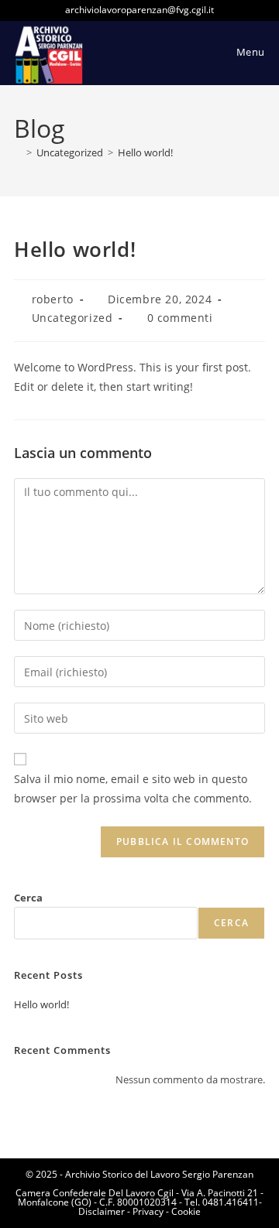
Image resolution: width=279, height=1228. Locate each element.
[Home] (18, 152)
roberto (53, 299)
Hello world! (145, 152)
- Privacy (144, 1211)
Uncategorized (72, 317)
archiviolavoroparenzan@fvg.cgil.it (139, 9)
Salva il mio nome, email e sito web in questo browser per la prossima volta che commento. (133, 788)
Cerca (28, 898)
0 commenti (180, 317)
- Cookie (182, 1211)
